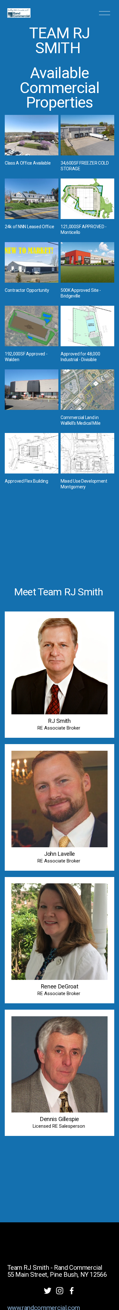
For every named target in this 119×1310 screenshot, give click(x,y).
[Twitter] (47, 1290)
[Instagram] (59, 1290)
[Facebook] (72, 1290)
